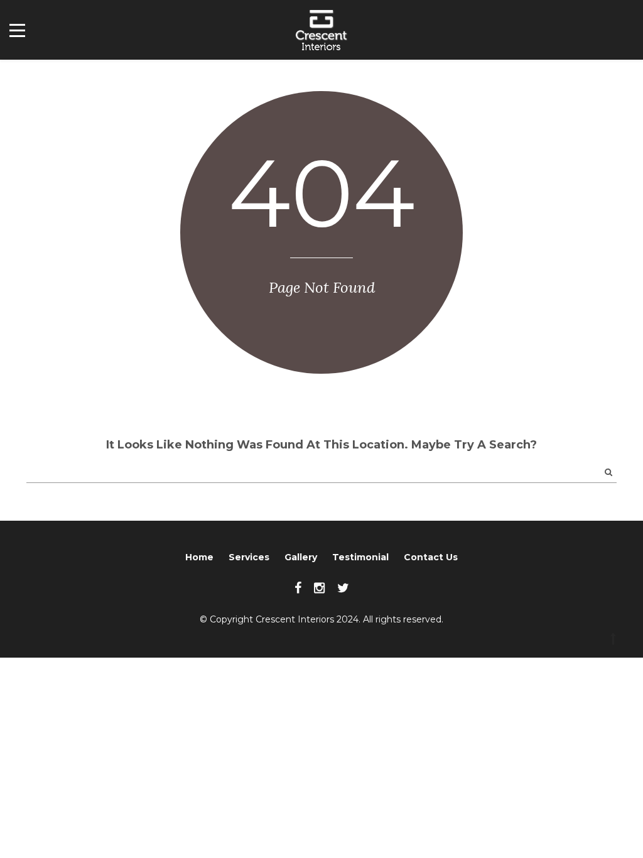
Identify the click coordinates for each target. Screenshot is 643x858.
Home (199, 557)
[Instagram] (319, 588)
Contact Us (431, 557)
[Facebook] (298, 588)
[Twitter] (343, 588)
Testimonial (360, 557)
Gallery (300, 557)
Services (249, 557)
